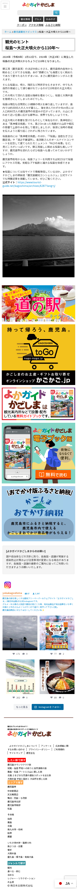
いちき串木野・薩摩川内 (19, 842)
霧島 (10, 822)
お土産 (11, 881)
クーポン (22, 25)
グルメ (38, 19)
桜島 (10, 808)
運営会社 (30, 752)
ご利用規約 (59, 749)
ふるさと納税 (52, 25)
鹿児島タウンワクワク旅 (19, 764)
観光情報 (25, 19)
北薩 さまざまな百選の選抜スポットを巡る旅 (29, 775)
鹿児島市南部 (14, 805)
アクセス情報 (36, 25)
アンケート (46, 745)
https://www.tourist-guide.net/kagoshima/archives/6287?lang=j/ (29, 184)
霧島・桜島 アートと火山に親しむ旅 (25, 771)
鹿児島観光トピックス (25, 31)
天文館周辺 (13, 794)
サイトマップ (15, 752)
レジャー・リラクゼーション (21, 878)
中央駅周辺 (13, 790)
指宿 (10, 818)
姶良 (10, 832)
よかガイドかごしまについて (23, 745)
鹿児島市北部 (14, 801)
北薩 (10, 825)
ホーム (7, 31)
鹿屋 (10, 836)
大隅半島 (12, 853)
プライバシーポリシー (39, 749)
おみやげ (50, 19)
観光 (10, 867)
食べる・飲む (14, 871)
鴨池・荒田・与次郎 (17, 797)
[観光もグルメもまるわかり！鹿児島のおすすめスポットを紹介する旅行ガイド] (38, 4)
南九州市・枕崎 (15, 829)
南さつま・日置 (15, 846)
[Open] (20, 633)
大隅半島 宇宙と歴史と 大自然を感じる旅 (27, 778)
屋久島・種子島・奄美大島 (20, 856)
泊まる (11, 874)
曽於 (10, 849)
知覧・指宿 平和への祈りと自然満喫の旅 (27, 768)
